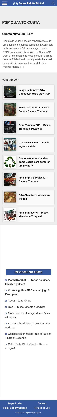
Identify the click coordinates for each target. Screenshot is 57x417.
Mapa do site (15, 403)
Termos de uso (42, 408)
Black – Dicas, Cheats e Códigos (27, 306)
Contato (42, 403)
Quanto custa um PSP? (17, 33)
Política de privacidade (15, 408)
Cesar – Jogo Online (19, 300)
